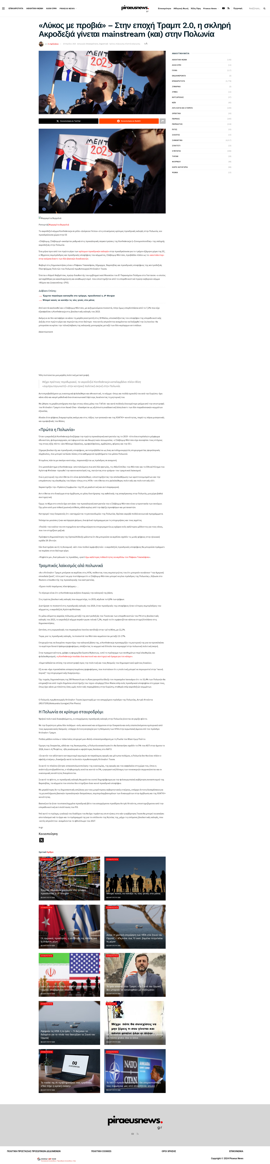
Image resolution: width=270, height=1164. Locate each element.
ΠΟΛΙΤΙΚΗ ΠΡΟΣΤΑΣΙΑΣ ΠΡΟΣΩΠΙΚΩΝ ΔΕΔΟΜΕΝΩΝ (33, 1151)
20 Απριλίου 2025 (69, 44)
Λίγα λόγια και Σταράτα (182, 108)
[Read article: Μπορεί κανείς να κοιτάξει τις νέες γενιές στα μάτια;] (135, 878)
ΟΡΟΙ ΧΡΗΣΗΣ (169, 1151)
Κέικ (174, 102)
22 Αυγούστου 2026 (114, 1042)
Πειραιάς (176, 118)
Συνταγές (176, 151)
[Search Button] (265, 8)
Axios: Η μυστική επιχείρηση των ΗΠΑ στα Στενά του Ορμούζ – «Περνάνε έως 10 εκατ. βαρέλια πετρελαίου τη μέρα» (134, 938)
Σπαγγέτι (176, 145)
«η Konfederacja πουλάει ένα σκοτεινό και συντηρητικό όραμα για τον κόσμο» (94, 656)
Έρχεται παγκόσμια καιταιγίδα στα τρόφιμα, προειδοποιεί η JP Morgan (79, 295)
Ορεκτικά (176, 113)
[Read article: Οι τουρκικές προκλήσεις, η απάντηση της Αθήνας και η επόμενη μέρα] (69, 927)
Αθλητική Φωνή (34, 8)
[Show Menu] (3, 8)
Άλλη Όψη (51, 8)
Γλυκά (174, 70)
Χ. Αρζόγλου (53, 44)
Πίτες (174, 129)
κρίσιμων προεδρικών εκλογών (94, 251)
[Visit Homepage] (135, 8)
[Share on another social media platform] (162, 121)
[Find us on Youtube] (223, 8)
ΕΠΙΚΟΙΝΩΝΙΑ (236, 1151)
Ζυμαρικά (176, 86)
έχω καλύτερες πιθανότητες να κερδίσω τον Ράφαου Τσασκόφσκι (117, 557)
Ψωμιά (175, 172)
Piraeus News (67, 8)
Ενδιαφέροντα (179, 75)
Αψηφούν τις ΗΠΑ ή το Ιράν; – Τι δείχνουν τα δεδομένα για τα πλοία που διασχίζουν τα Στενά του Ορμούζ (68, 1034)
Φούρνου (176, 161)
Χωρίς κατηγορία (180, 167)
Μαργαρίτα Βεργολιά (59, 224)
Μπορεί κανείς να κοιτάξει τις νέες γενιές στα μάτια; (69, 300)
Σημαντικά (103, 44)
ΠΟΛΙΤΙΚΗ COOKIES (101, 1151)
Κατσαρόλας (178, 97)
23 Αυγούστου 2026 (48, 897)
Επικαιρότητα (16, 8)
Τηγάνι (175, 156)
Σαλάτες (176, 134)
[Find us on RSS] (229, 8)
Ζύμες (175, 92)
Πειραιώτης (111, 1004)
